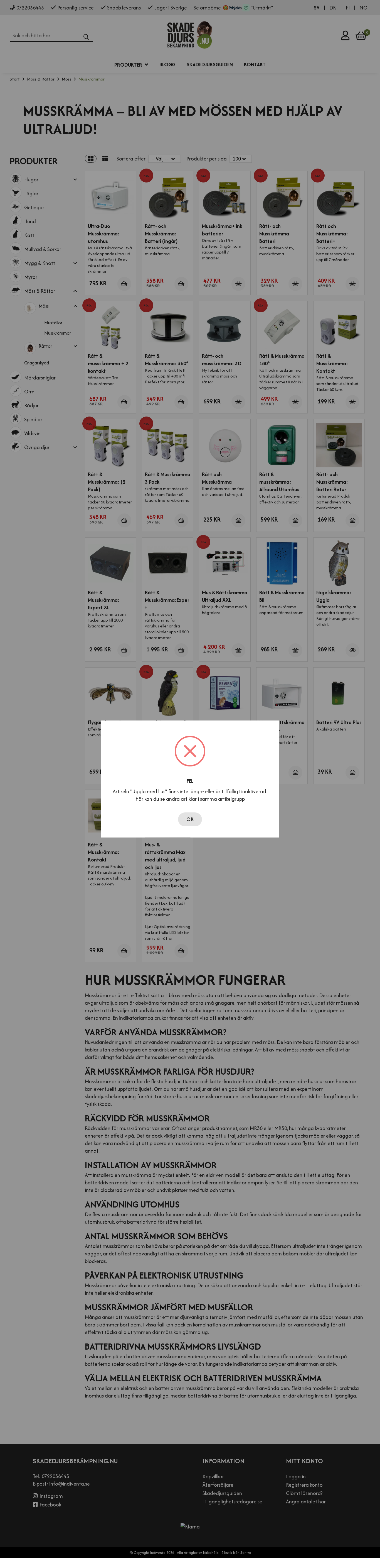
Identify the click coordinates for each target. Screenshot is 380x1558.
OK (190, 819)
